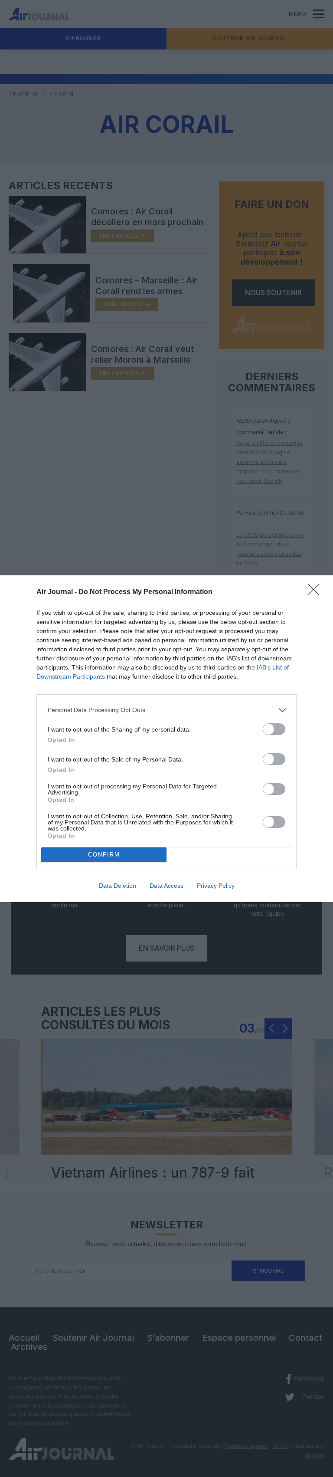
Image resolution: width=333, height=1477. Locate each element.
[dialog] (166, 738)
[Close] (316, 592)
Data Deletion (117, 885)
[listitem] (166, 710)
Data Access (166, 885)
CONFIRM (104, 854)
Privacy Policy (216, 885)
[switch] (274, 729)
